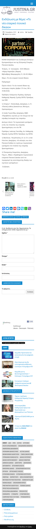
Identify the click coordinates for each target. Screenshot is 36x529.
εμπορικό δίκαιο (8, 217)
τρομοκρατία (25, 497)
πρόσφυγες (23, 491)
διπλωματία (6, 466)
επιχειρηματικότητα (23, 468)
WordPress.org (9, 520)
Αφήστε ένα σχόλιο (10, 34)
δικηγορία (18, 463)
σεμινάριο (6, 494)
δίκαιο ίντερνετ (25, 457)
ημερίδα (25, 217)
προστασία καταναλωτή (11, 488)
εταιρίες (18, 217)
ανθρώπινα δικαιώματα (10, 448)
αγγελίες (26, 443)
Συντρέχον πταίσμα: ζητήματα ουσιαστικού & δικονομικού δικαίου (23, 383)
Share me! (8, 211)
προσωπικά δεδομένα (10, 491)
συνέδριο (15, 494)
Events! (5, 348)
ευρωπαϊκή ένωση (9, 474)
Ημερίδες (30, 32)
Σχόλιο (5, 233)
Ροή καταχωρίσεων (11, 513)
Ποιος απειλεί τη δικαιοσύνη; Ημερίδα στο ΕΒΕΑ (22, 185)
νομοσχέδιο (7, 483)
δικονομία (27, 463)
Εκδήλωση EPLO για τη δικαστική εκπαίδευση (9, 194)
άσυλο (19, 443)
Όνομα (5, 256)
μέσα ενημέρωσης (26, 477)
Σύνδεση (7, 510)
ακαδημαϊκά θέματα (25, 446)
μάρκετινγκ (14, 477)
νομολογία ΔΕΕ (27, 480)
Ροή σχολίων (8, 516)
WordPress (22, 527)
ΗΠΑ (14, 443)
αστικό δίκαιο (24, 451)
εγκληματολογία (18, 466)
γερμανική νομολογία (10, 457)
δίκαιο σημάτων (24, 460)
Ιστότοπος (6, 273)
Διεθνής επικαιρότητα (12, 391)
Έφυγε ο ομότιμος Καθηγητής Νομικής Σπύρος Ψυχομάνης (24, 398)
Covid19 (5, 443)
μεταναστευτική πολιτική (12, 480)
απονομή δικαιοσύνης (10, 451)
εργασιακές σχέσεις (16, 471)
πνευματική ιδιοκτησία (10, 485)
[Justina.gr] (7, 323)
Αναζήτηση (30, 292)
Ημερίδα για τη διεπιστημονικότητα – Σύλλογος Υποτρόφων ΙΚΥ (24, 374)
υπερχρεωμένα (8, 500)
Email (4, 265)
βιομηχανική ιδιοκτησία (11, 454)
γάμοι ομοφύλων (27, 454)
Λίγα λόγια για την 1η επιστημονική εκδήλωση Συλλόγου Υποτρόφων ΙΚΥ (24, 364)
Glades (30, 527)
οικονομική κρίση (19, 483)
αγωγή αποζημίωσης (10, 446)
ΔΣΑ (9, 443)
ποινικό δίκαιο (25, 485)
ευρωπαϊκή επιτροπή (23, 474)
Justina (22, 32)
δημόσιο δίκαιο (8, 463)
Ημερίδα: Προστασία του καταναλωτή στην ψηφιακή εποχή (24, 355)
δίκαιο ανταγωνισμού (10, 460)
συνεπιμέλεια (24, 494)
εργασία (5, 471)
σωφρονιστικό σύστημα (11, 497)
